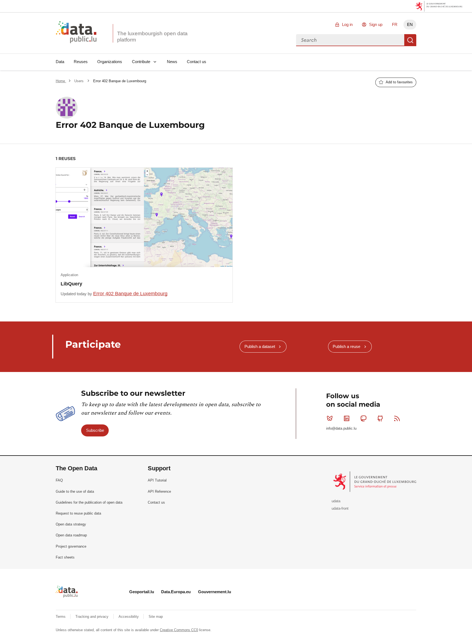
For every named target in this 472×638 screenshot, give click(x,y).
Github (380, 418)
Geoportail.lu (141, 591)
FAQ (59, 480)
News (172, 61)
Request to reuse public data (78, 513)
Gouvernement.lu (214, 591)
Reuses (81, 61)
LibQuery (71, 283)
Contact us (196, 61)
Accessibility (129, 617)
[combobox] (350, 40)
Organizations (109, 61)
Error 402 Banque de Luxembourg (130, 293)
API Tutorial (157, 480)
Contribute (141, 61)
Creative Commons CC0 (179, 630)
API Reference (159, 491)
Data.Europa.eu (176, 591)
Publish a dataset (259, 346)
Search (410, 40)
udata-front (340, 508)
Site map (156, 617)
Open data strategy (71, 524)
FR (394, 24)
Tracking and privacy (92, 617)
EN (410, 24)
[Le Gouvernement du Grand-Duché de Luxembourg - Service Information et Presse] (375, 481)
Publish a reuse (346, 346)
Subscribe (95, 430)
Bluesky (330, 418)
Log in (347, 24)
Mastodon (363, 418)
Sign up (375, 24)
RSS (397, 418)
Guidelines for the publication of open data (89, 502)
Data (60, 61)
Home (61, 81)
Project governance (71, 546)
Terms (61, 617)
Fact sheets (65, 557)
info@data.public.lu (341, 428)
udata (336, 501)
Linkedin (347, 418)
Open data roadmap (71, 535)
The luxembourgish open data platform (152, 37)
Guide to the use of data (75, 491)
